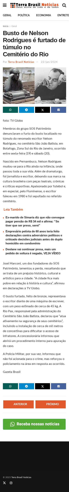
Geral (7, 15)
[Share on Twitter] (42, 110)
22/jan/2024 (49, 62)
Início (5, 26)
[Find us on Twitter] (4, 483)
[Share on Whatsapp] (10, 110)
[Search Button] (64, 5)
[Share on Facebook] (58, 110)
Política (24, 15)
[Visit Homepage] (34, 5)
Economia (43, 15)
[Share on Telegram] (26, 110)
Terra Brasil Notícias (21, 62)
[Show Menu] (5, 5)
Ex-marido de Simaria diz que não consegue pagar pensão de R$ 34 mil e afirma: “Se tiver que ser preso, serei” (35, 221)
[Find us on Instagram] (11, 483)
